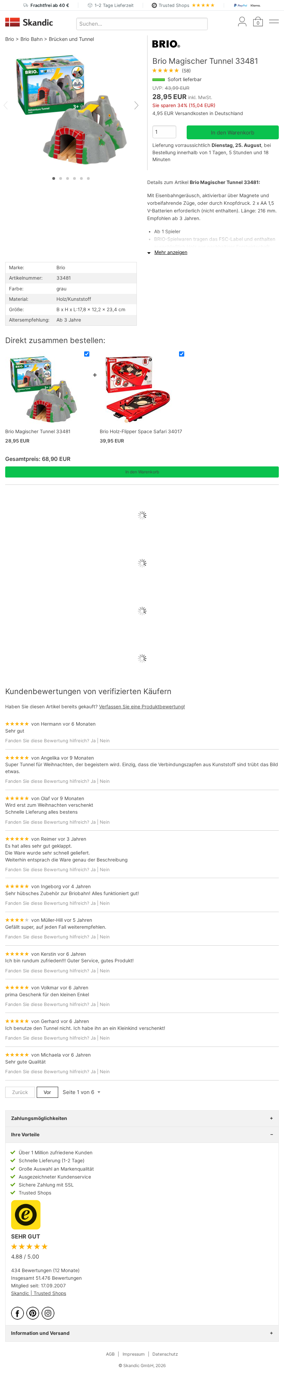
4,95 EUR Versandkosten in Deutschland (197, 113)
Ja (93, 740)
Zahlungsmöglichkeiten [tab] (39, 1118)
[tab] (53, 178)
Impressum (134, 1354)
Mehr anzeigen (170, 252)
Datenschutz (165, 1354)
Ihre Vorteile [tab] (25, 1134)
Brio (9, 39)
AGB (110, 1354)
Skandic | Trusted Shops (38, 1293)
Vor (47, 1092)
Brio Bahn (31, 39)
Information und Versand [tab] (40, 1333)
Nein (105, 740)
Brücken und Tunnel (71, 39)
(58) (171, 70)
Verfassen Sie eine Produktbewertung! (142, 706)
